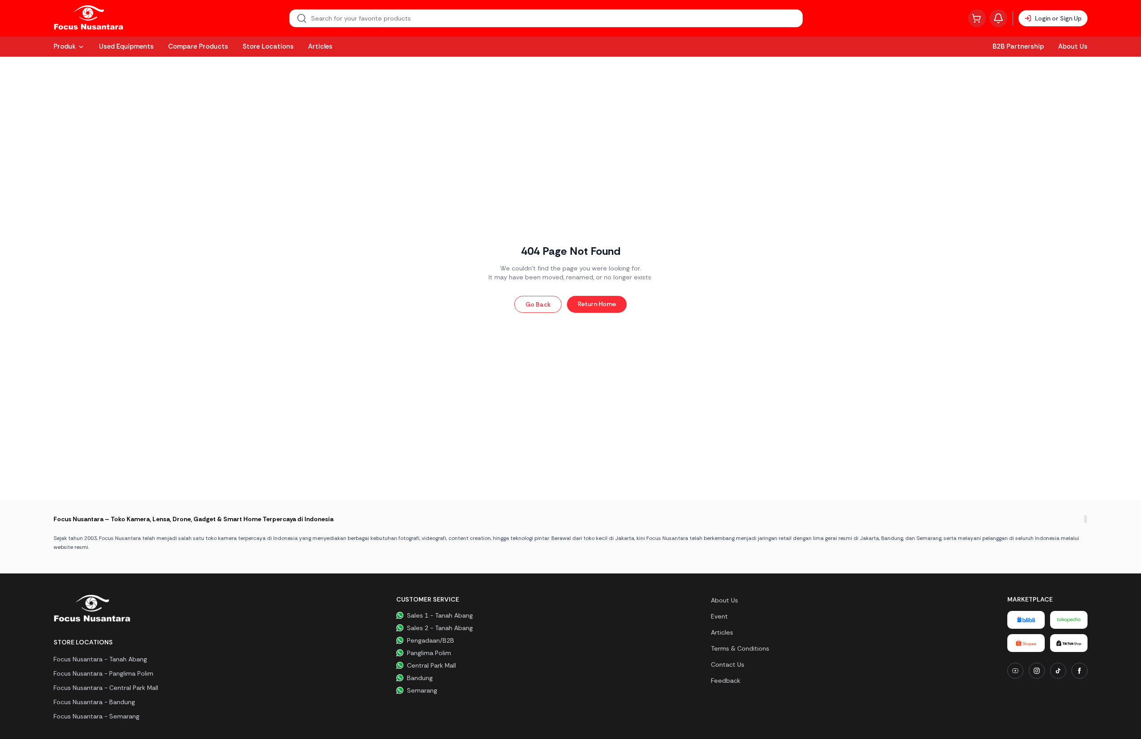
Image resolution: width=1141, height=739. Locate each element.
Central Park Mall (431, 665)
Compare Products (198, 46)
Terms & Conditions (740, 648)
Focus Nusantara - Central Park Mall (105, 688)
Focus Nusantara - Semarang (96, 716)
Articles (320, 46)
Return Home (597, 304)
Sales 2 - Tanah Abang (440, 628)
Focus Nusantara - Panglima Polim (103, 673)
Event (719, 616)
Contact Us (727, 664)
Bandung (420, 678)
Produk (64, 46)
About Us (1073, 46)
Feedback (725, 681)
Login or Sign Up (1058, 18)
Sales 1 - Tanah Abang (440, 615)
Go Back (537, 304)
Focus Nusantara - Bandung (94, 702)
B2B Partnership (1018, 46)
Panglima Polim (429, 653)
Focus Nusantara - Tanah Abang (100, 659)
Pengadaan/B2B (430, 640)
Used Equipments (126, 46)
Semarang (422, 690)
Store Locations (268, 46)
